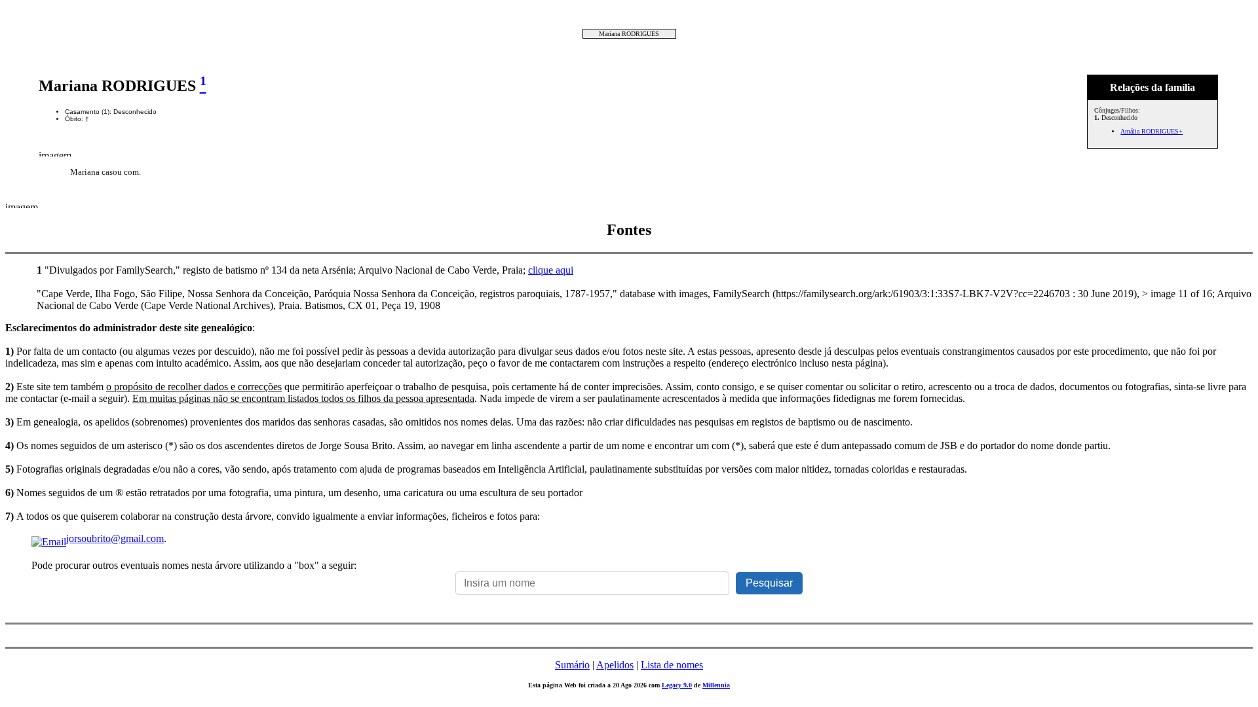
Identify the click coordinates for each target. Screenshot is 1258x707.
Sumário (572, 664)
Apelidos (615, 664)
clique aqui (550, 270)
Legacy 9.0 (677, 685)
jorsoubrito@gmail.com (115, 538)
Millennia (716, 685)
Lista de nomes (672, 664)
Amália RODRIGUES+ (1151, 131)
